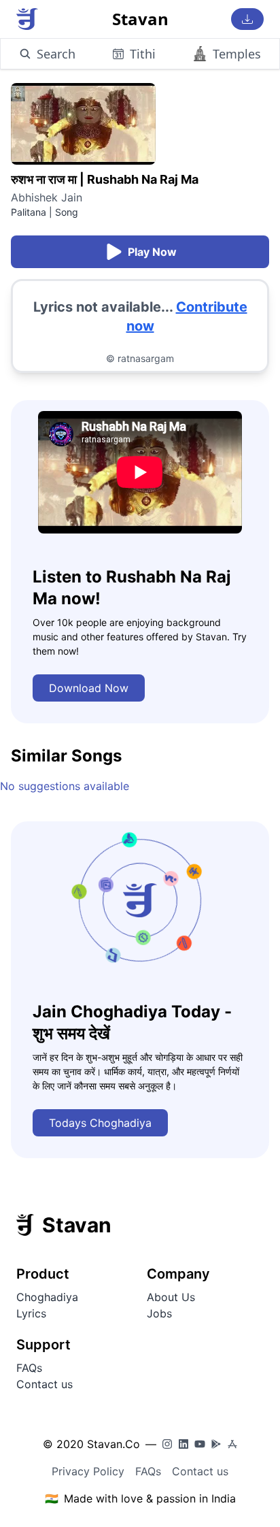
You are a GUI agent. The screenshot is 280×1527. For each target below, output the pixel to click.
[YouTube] (199, 1444)
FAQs (29, 1368)
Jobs (159, 1313)
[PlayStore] (216, 1444)
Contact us (44, 1384)
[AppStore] (232, 1444)
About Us (171, 1297)
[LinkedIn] (183, 1444)
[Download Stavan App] (247, 19)
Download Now (88, 688)
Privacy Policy (88, 1471)
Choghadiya (47, 1297)
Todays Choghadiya (100, 1123)
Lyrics (31, 1313)
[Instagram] (167, 1444)
